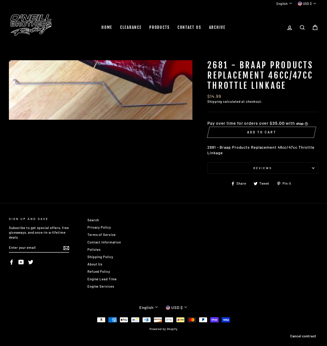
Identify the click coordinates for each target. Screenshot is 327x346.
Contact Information (104, 242)
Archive (217, 27)
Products (159, 27)
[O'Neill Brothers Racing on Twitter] (30, 262)
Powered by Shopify (163, 329)
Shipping (214, 101)
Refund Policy (98, 271)
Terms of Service (101, 235)
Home (106, 27)
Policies (94, 249)
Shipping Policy (100, 257)
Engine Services (100, 286)
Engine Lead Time (102, 279)
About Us (94, 264)
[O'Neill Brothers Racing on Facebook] (11, 262)
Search (93, 220)
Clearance (130, 27)
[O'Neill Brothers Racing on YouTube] (21, 262)
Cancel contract (303, 336)
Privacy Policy (99, 227)
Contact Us (189, 27)
